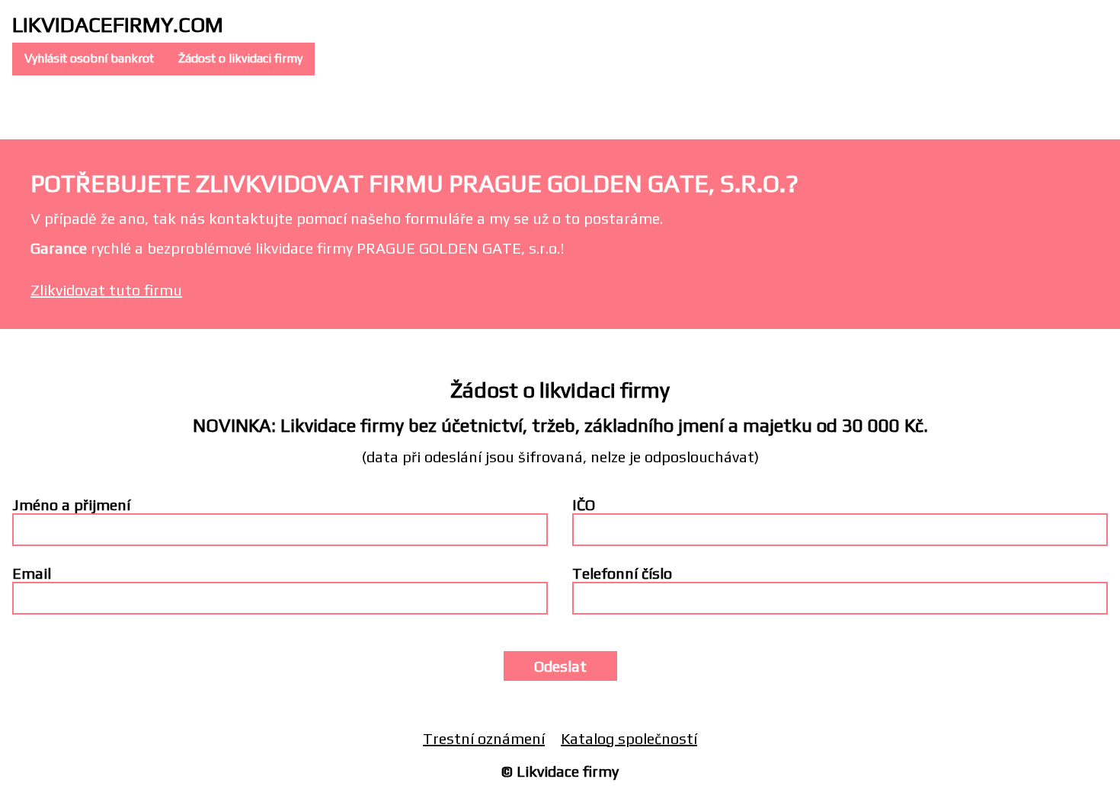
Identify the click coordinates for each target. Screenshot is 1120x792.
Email (31, 573)
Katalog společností (629, 738)
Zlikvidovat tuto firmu (106, 290)
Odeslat (560, 666)
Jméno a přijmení (71, 504)
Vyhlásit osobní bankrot (89, 58)
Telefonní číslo (622, 573)
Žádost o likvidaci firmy (240, 58)
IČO (583, 504)
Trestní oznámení (484, 738)
